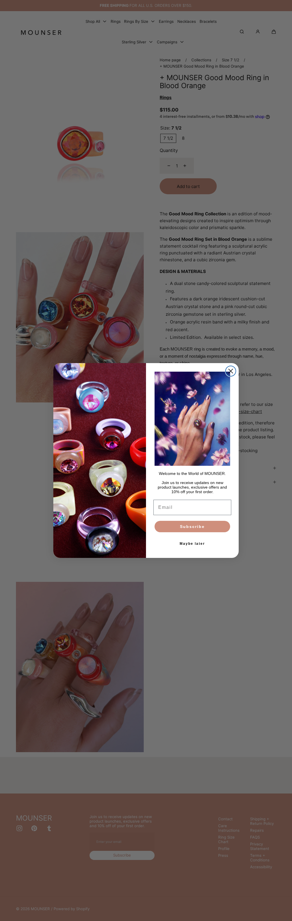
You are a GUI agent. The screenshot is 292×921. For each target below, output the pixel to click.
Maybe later (192, 544)
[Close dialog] (231, 371)
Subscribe (192, 526)
